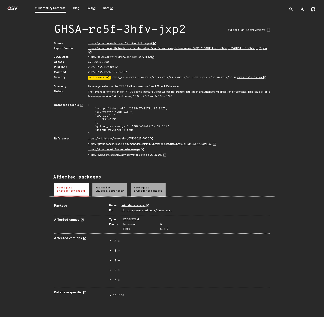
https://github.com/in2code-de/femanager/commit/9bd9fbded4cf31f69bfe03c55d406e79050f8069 (150, 144)
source (118, 295)
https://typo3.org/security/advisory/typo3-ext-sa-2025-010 (125, 155)
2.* (117, 241)
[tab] (71, 190)
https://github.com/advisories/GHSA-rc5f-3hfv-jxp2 (120, 43)
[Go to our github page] (313, 9)
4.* (117, 261)
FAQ (89, 8)
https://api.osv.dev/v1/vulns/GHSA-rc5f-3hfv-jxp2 (119, 57)
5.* (117, 270)
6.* (117, 280)
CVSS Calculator (250, 77)
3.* (117, 251)
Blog (76, 8)
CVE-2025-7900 (98, 62)
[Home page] (13, 9)
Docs (106, 8)
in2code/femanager (134, 205)
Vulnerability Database (50, 8)
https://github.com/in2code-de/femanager (114, 149)
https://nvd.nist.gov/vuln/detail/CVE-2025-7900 (118, 139)
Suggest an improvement (247, 30)
